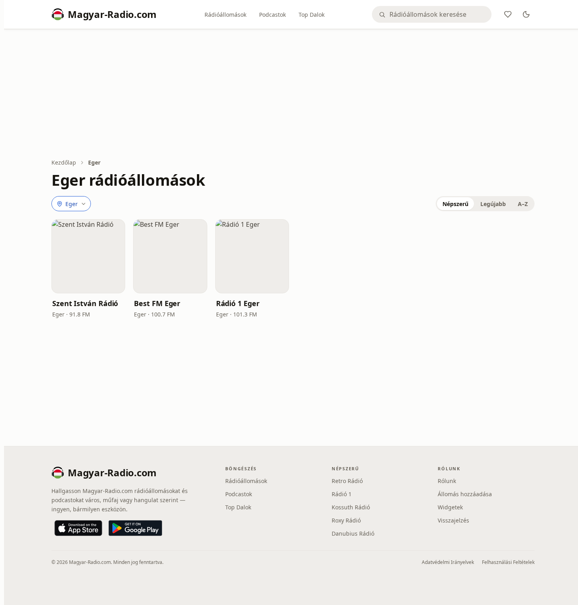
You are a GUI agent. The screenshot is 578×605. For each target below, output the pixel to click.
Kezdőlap (63, 162)
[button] (88, 256)
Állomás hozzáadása (465, 494)
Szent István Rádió (85, 303)
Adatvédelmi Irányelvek (448, 562)
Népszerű (455, 204)
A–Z (523, 204)
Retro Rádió (347, 481)
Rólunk (447, 481)
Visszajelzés (453, 520)
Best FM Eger (157, 303)
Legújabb (493, 204)
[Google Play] (135, 528)
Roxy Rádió (346, 520)
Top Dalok (311, 14)
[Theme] (526, 14)
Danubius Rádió (353, 533)
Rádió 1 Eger (238, 303)
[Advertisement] (293, 94)
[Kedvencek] (507, 14)
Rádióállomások (225, 14)
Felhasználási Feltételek (508, 562)
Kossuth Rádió (351, 507)
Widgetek (450, 507)
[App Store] (78, 528)
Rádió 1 (342, 494)
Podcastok (272, 14)
